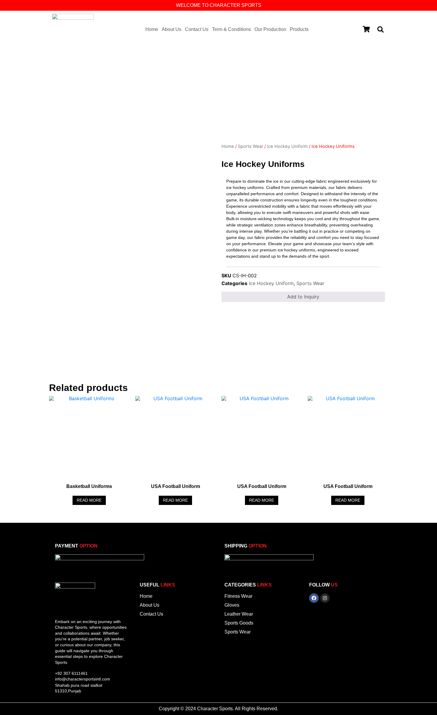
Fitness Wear (238, 596)
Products (299, 29)
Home (151, 29)
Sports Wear (250, 146)
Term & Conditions (231, 29)
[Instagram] (325, 598)
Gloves (231, 605)
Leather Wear (238, 614)
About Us (171, 29)
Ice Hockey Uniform (287, 146)
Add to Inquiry (303, 297)
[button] (380, 29)
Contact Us (196, 29)
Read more (89, 500)
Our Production (270, 29)
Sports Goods (238, 622)
